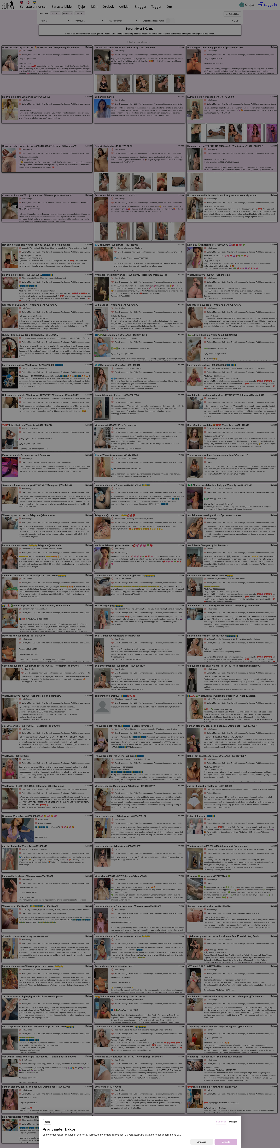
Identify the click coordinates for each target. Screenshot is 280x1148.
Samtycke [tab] (221, 1122)
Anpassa (201, 1142)
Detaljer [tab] (233, 1122)
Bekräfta (226, 1142)
